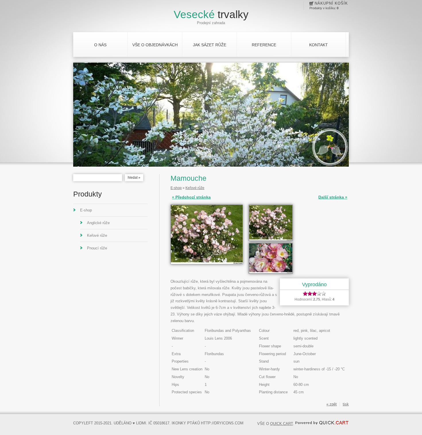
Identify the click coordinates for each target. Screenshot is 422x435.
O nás (100, 45)
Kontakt (318, 45)
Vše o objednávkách (155, 45)
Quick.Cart (281, 423)
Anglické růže (98, 223)
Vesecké (211, 14)
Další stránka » (332, 197)
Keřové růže (97, 235)
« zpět (331, 404)
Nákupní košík (331, 3)
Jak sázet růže (209, 45)
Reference (264, 45)
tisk (346, 404)
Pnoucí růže (97, 248)
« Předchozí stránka (191, 197)
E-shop (86, 210)
